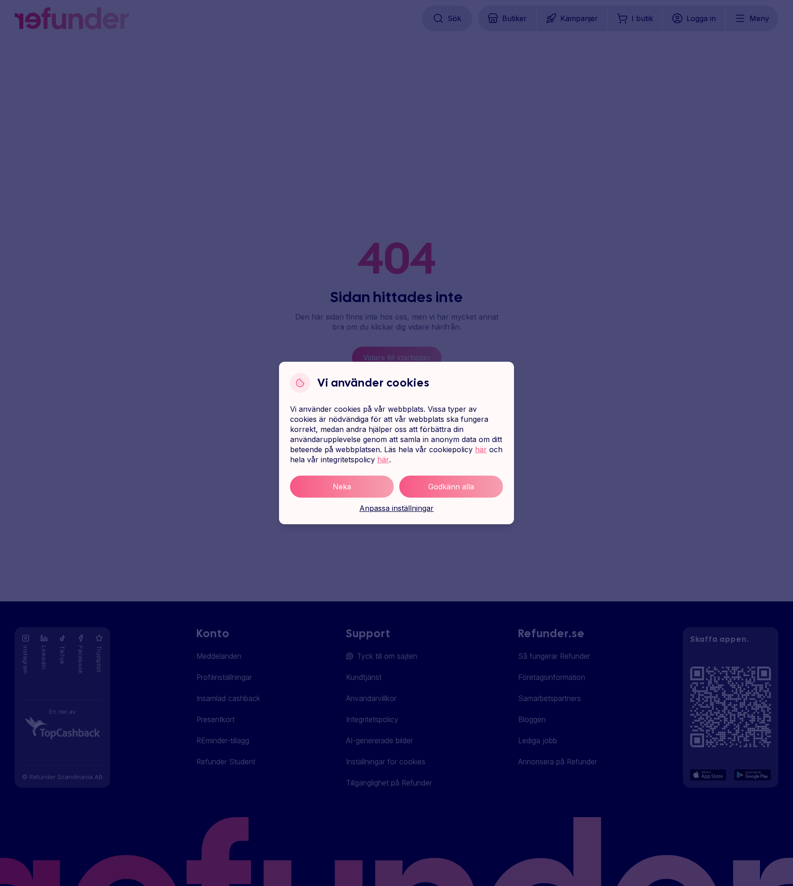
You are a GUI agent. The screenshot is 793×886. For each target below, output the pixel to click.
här (481, 449)
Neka (342, 486)
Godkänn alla (451, 486)
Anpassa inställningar (396, 508)
